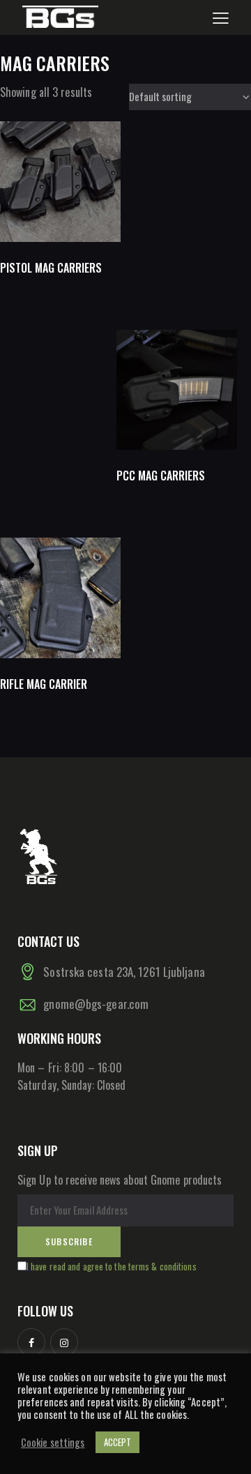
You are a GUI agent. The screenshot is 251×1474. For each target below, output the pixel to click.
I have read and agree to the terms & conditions (111, 1266)
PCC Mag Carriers (160, 475)
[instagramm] (64, 1342)
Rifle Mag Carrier (43, 684)
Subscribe (69, 1241)
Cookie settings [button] (53, 1442)
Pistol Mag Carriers (51, 267)
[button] (221, 16)
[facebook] (31, 1342)
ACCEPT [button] (118, 1442)
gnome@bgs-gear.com (96, 1003)
